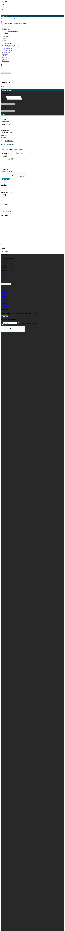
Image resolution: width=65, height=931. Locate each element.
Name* (4, 155)
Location (4, 59)
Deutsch (4, 274)
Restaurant (5, 36)
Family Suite (7, 52)
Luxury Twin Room (9, 45)
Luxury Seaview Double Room (12, 47)
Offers (4, 40)
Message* (5, 169)
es (3, 8)
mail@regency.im (9, 144)
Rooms (4, 42)
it (2, 11)
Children (3, 107)
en (3, 6)
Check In (3, 97)
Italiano (4, 281)
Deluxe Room (8, 49)
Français (4, 279)
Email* (4, 157)
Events (6, 33)
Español (4, 277)
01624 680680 (5, 1)
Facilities (4, 57)
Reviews (4, 38)
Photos (4, 56)
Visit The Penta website (11, 31)
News (5, 35)
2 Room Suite (8, 50)
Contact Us (5, 61)
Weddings (7, 29)
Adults (2, 100)
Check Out (4, 99)
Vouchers (5, 54)
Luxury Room (8, 43)
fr (2, 10)
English (4, 275)
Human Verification (7, 171)
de (3, 4)
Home (4, 28)
